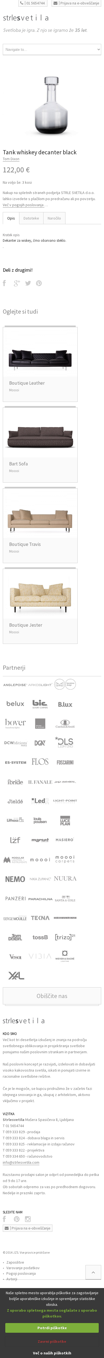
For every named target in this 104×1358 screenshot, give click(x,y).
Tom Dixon (11, 159)
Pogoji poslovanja (21, 1273)
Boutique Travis (25, 544)
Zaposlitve (15, 1262)
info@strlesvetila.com (21, 1162)
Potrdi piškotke (52, 1327)
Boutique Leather (27, 383)
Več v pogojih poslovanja (23, 204)
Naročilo (54, 218)
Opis (11, 218)
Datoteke (31, 218)
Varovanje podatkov (23, 1267)
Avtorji (11, 1278)
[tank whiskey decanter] (52, 104)
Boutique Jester (25, 625)
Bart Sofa (18, 464)
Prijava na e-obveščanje (79, 3)
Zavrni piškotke (52, 1341)
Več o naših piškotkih (52, 1353)
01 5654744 (35, 3)
